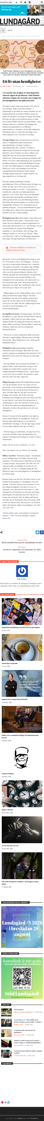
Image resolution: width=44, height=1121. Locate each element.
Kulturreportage (21, 36)
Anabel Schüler (20, 1056)
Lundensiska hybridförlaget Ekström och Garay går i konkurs (21, 627)
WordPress (34, 1118)
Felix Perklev (6, 86)
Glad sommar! (19, 1009)
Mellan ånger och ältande (10, 663)
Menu (10, 30)
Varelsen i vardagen (8, 774)
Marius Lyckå (19, 1025)
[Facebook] (21, 2)
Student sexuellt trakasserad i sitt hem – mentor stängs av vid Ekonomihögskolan (27, 1041)
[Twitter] (25, 2)
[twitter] (37, 532)
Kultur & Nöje (11, 36)
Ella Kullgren (19, 1035)
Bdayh (20, 1118)
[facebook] (42, 532)
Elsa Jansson (19, 1045)
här (9, 518)
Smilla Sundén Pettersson (23, 1012)
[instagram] (29, 2)
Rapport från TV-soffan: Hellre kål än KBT (15, 699)
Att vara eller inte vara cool (10, 846)
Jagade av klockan (7, 810)
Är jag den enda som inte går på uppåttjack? (24, 1031)
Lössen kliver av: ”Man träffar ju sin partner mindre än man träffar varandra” (28, 1021)
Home (4, 36)
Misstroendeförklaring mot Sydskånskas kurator (22, 541)
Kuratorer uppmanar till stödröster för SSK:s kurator (22, 549)
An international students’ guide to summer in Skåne (28, 1052)
